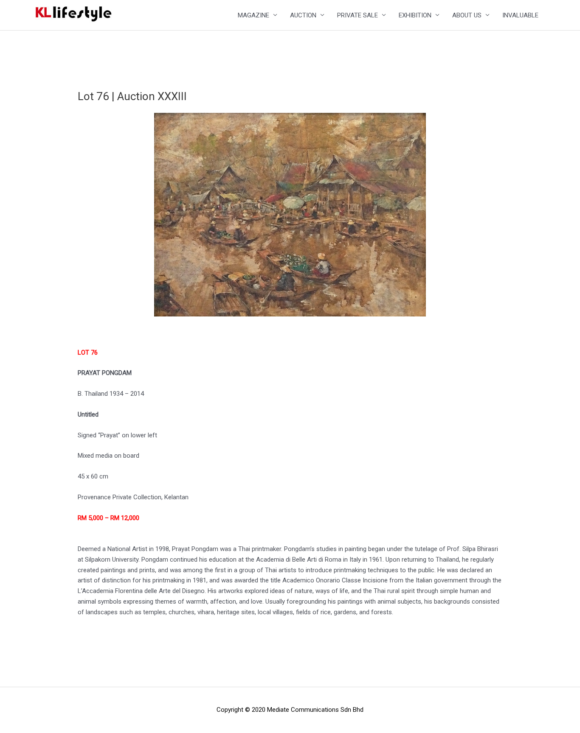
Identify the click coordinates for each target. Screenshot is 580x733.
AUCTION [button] (303, 15)
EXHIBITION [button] (415, 15)
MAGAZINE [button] (253, 15)
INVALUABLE (520, 15)
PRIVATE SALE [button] (357, 15)
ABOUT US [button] (466, 15)
